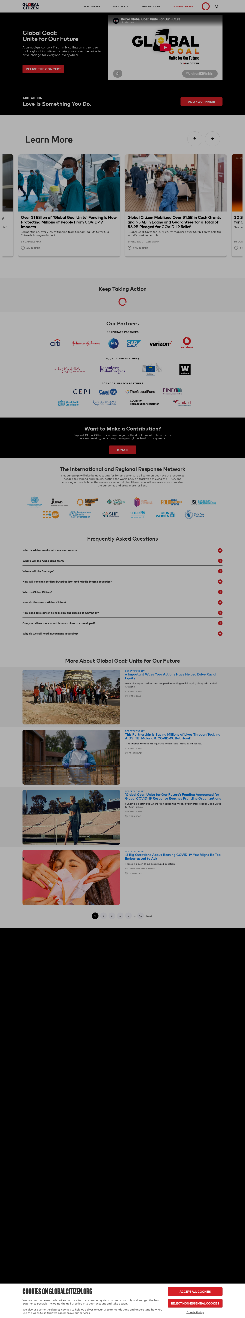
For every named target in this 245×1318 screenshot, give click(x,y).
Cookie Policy (195, 1312)
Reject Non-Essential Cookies (195, 1303)
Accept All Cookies (195, 1291)
